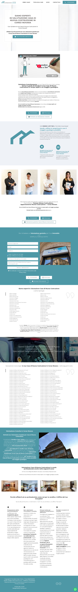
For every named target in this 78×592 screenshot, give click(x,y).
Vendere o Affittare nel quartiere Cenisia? (49, 411)
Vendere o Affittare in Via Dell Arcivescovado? (19, 409)
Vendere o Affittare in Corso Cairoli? (48, 409)
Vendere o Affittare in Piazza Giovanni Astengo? (50, 399)
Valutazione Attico (13, 299)
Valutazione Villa (12, 309)
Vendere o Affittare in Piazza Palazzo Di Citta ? (19, 384)
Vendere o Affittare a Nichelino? (16, 412)
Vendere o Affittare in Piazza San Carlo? (17, 373)
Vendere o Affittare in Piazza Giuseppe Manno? (19, 411)
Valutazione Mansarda (14, 306)
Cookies (22, 583)
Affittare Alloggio (13, 293)
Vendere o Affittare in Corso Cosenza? (17, 406)
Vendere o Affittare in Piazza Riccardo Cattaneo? (19, 417)
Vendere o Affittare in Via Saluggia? (48, 379)
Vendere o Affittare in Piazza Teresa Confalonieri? (20, 379)
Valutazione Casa (44, 301)
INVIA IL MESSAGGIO (23, 267)
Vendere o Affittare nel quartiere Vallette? (49, 415)
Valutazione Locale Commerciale (47, 303)
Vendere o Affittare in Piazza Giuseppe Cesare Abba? (20, 421)
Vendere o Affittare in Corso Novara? (48, 371)
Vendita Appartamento (14, 311)
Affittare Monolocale (13, 296)
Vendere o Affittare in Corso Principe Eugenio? (50, 383)
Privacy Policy (22, 272)
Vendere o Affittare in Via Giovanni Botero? (49, 376)
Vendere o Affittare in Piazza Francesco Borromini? (20, 414)
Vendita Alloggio (43, 309)
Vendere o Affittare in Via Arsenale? (17, 393)
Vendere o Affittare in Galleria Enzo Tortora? (49, 377)
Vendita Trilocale (13, 321)
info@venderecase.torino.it (15, 580)
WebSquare (23, 588)
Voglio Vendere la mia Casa (15, 254)
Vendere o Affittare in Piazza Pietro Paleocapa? (19, 389)
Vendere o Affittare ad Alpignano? (47, 373)
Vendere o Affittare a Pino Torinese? (17, 376)
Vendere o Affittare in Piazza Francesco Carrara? (50, 417)
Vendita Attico (43, 311)
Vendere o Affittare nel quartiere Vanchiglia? (50, 396)
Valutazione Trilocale (44, 308)
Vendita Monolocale (13, 320)
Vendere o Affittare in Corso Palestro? (17, 419)
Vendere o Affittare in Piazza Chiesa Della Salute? (19, 374)
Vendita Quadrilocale (44, 320)
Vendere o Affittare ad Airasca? (16, 424)
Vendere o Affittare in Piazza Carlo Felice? (18, 377)
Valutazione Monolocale (45, 306)
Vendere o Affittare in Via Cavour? (16, 371)
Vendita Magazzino (13, 318)
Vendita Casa (12, 314)
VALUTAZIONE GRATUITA (24, 36)
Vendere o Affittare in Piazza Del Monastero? (19, 405)
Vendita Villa (43, 321)
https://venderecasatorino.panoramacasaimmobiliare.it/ (19, 582)
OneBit (22, 586)
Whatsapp (47, 112)
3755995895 (70, 2)
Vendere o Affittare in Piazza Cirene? (17, 383)
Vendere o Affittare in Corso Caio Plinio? (18, 399)
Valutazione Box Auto (14, 301)
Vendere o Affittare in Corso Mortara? (48, 405)
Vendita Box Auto (44, 312)
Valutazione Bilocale (44, 299)
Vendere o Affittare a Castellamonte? (48, 390)
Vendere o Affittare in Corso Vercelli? (48, 408)
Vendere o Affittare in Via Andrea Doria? (18, 402)
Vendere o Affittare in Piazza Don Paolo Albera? (50, 380)
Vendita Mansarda (44, 318)
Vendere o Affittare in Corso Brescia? (17, 422)
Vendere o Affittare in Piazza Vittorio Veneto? (50, 386)
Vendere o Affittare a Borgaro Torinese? (18, 398)
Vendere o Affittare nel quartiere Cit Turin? (18, 370)
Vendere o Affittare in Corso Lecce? (48, 384)
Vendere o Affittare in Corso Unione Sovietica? (50, 393)
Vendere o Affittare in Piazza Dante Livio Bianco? (50, 382)
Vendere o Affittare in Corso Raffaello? (17, 415)
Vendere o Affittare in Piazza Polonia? (48, 401)
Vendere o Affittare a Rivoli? (46, 421)
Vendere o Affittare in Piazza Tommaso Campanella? (51, 387)
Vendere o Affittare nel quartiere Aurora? (18, 386)
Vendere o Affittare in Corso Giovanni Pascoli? (50, 414)
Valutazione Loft (12, 305)
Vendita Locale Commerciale (15, 317)
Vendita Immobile (44, 315)
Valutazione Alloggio (13, 298)
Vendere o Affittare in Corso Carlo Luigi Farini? (19, 403)
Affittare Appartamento (45, 293)
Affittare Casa (43, 295)
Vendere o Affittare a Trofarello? (16, 382)
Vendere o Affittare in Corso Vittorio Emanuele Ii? (51, 403)
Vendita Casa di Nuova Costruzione (48, 314)
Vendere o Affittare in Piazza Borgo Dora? (18, 395)
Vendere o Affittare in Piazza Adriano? (17, 380)
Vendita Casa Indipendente (15, 315)
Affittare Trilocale (44, 296)
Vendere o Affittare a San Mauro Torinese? (49, 406)
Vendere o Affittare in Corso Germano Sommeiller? (51, 418)
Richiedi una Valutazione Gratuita (40, 116)
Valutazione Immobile (14, 303)
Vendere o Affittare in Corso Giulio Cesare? (18, 401)
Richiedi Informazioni (40, 281)
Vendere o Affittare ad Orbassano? (47, 419)
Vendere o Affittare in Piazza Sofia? (47, 412)
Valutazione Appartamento (46, 298)
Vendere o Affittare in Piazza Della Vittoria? (49, 402)
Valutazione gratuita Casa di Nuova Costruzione (40, 222)
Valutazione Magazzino (45, 305)
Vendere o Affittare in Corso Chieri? (48, 395)
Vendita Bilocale (12, 312)
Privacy (17, 583)
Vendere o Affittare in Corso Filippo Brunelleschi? (51, 370)
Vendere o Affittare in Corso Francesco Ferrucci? (19, 387)
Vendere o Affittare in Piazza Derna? (48, 422)
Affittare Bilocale (13, 295)
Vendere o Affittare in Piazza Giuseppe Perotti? (19, 390)
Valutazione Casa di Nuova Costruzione (17, 302)
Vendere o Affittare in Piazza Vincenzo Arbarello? (19, 392)
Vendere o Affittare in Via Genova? (47, 374)
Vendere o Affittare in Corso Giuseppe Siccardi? (19, 418)
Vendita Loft (43, 317)
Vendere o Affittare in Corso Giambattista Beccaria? (51, 389)
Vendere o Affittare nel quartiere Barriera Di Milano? (20, 396)
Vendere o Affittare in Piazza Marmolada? (49, 398)
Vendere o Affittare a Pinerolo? (16, 408)
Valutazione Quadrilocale (14, 308)
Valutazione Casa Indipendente (47, 302)
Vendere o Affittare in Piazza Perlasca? (48, 392)
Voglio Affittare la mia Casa (15, 256)
